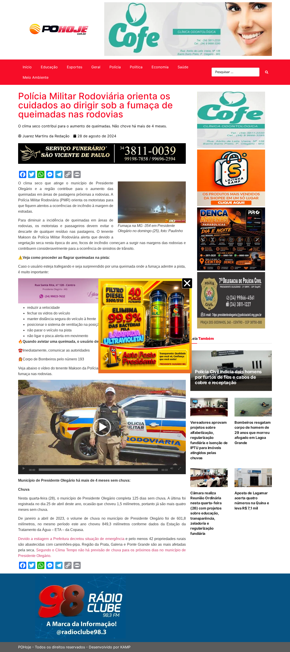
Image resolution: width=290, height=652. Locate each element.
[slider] (98, 470)
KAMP (125, 647)
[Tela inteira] (179, 468)
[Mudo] (171, 468)
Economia (160, 67)
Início (27, 67)
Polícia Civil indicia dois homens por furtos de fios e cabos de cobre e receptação (228, 377)
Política (136, 67)
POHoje (24, 647)
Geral (95, 67)
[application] (102, 427)
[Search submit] (267, 72)
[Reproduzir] (23, 468)
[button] (102, 427)
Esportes (74, 67)
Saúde (183, 67)
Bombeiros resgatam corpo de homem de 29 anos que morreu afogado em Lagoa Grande (252, 432)
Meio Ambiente (35, 77)
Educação (49, 67)
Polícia (115, 67)
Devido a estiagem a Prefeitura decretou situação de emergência (71, 539)
